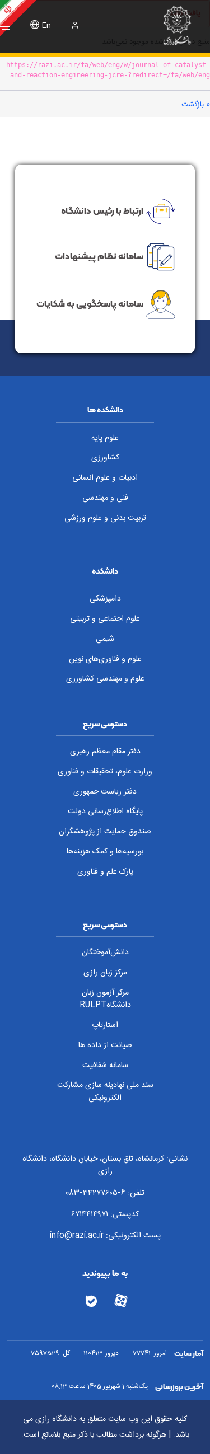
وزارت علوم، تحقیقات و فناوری (105, 772)
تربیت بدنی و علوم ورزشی (105, 518)
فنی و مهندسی (105, 498)
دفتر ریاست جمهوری (105, 792)
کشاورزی (105, 458)
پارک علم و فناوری (105, 872)
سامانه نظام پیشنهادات (99, 256)
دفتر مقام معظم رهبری (105, 751)
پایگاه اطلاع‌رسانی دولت (105, 811)
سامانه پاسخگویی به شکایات (89, 303)
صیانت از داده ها (105, 1045)
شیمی (105, 639)
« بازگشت (195, 105)
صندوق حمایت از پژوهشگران (105, 832)
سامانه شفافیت (105, 1065)
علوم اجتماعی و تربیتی (105, 619)
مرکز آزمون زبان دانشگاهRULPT (105, 999)
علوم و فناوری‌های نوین (105, 659)
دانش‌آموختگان (105, 952)
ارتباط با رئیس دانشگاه (102, 210)
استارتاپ (105, 1025)
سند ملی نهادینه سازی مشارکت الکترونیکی (105, 1091)
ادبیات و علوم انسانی (105, 478)
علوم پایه (105, 438)
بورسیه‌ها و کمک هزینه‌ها (105, 852)
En (46, 26)
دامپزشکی (105, 599)
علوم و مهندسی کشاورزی (105, 679)
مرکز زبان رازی (105, 973)
